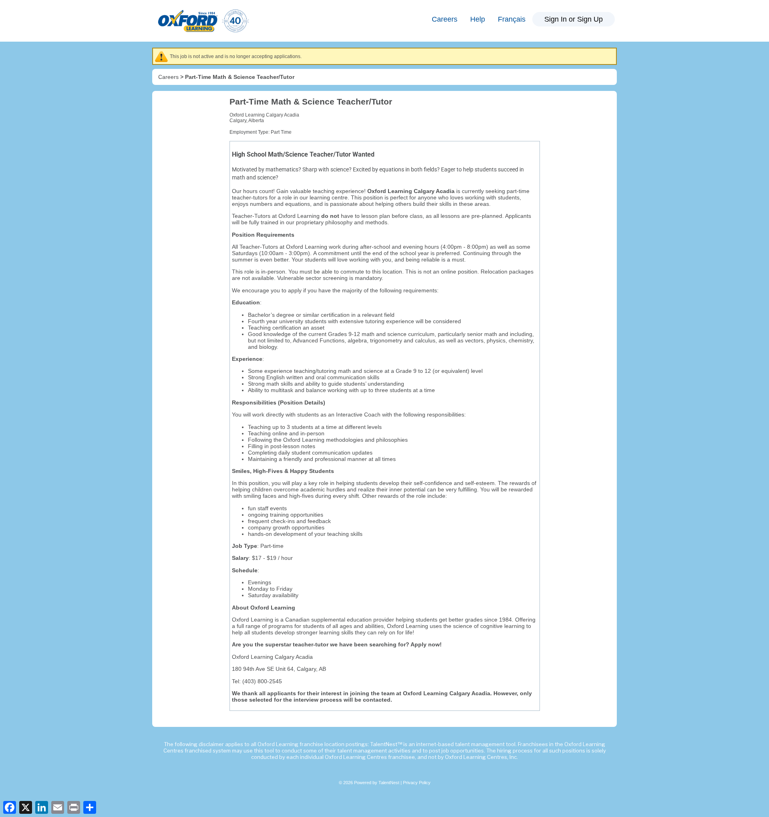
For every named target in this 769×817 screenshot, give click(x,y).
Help (477, 19)
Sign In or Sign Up (573, 19)
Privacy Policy (417, 782)
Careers (444, 19)
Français (511, 19)
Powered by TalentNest (377, 782)
